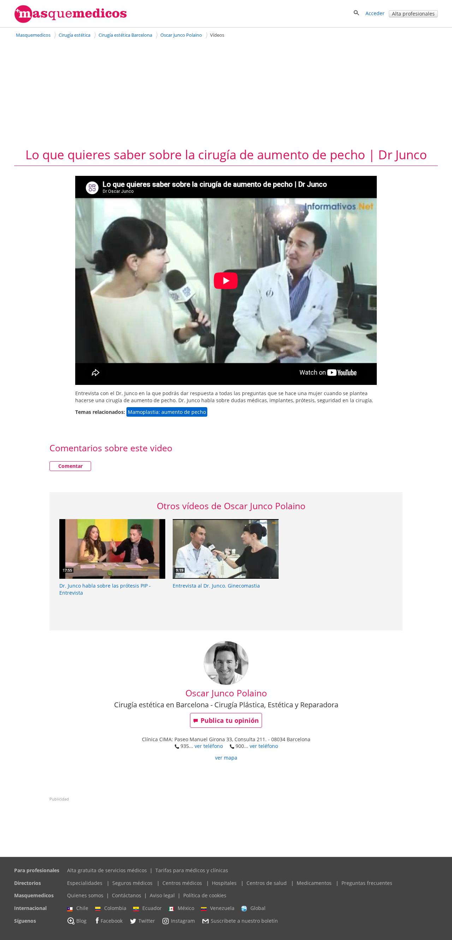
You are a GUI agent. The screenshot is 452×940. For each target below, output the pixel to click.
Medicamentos (314, 883)
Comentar (70, 466)
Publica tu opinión (230, 720)
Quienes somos (85, 895)
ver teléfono (209, 746)
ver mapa (226, 757)
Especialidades (84, 883)
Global (258, 908)
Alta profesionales (413, 13)
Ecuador (152, 908)
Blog (81, 920)
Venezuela (222, 908)
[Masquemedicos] (70, 21)
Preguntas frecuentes (366, 883)
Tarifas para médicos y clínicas (191, 870)
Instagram (183, 920)
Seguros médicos (132, 883)
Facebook (112, 920)
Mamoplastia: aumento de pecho (167, 412)
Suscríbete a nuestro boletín (244, 920)
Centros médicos (182, 883)
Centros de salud (266, 883)
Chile (82, 908)
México (186, 908)
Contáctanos (126, 895)
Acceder (375, 13)
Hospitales (224, 883)
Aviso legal (162, 895)
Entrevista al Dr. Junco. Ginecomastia (216, 585)
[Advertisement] (226, 92)
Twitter (146, 920)
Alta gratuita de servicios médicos (107, 870)
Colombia (115, 908)
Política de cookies (204, 895)
